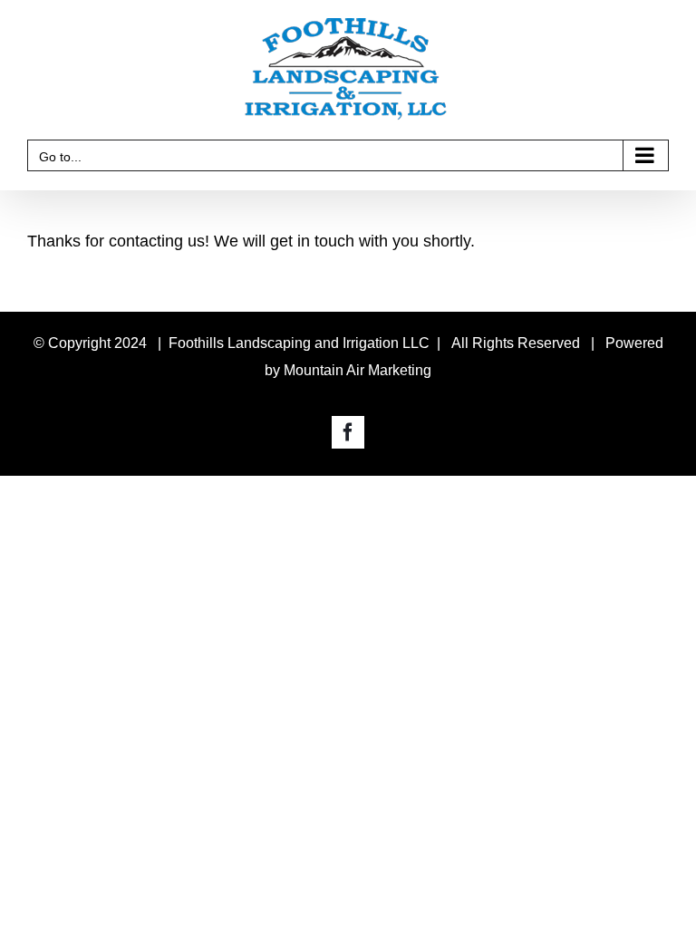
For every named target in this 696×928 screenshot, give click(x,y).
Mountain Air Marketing (357, 370)
